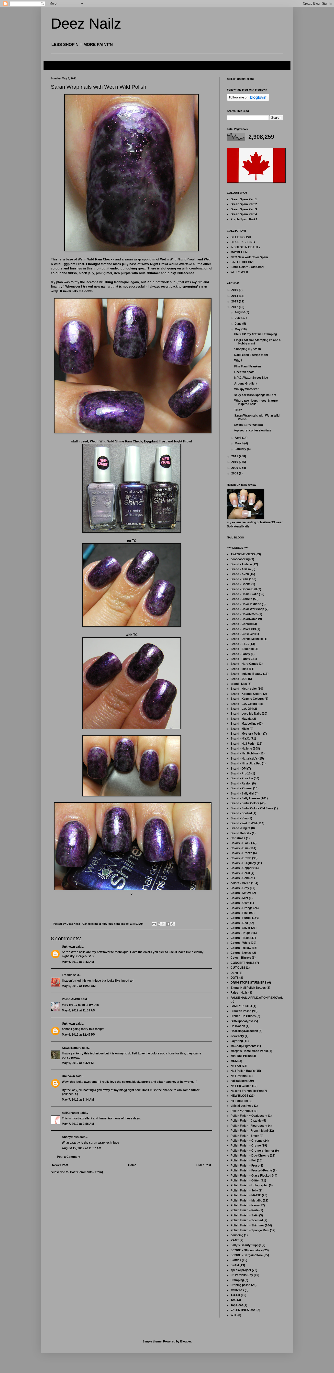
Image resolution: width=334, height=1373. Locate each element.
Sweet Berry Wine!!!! (248, 425)
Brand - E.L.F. (240, 644)
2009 (235, 468)
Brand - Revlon (241, 783)
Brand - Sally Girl (242, 793)
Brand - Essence (242, 649)
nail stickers (239, 1081)
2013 (235, 301)
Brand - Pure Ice (242, 778)
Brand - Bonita (241, 584)
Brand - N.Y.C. (240, 738)
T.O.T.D (235, 1295)
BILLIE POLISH (241, 237)
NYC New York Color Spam (249, 257)
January (241, 449)
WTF (234, 1315)
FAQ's (51, 65)
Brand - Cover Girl (243, 629)
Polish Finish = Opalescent (249, 1115)
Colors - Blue (240, 848)
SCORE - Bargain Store (247, 1255)
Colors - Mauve (241, 893)
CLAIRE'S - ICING (243, 242)
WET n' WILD (239, 272)
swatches (237, 1290)
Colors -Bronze (241, 953)
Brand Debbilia (241, 833)
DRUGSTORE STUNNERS (249, 982)
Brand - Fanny (240, 654)
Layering (237, 1041)
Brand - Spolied (241, 813)
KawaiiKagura (71, 1048)
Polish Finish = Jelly (244, 1190)
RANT (235, 1240)
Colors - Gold (240, 878)
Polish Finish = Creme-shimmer (252, 1150)
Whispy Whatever (246, 389)
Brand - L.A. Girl (242, 708)
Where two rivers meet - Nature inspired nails (256, 402)
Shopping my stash (247, 349)
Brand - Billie (239, 579)
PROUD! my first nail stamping (255, 334)
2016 (235, 290)
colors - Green (240, 883)
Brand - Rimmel (241, 788)
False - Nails (239, 992)
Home (132, 1165)
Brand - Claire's (241, 599)
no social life (239, 1101)
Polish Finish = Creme (246, 1145)
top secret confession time (252, 430)
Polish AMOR (71, 999)
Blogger (185, 1341)
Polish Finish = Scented (247, 1220)
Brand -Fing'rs (240, 828)
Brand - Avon (240, 574)
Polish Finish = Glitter (245, 1180)
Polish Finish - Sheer (245, 1135)
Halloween (238, 1026)
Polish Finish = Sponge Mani (250, 1230)
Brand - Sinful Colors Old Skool (252, 808)
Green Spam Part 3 (244, 209)
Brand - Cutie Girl (243, 634)
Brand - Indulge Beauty (246, 674)
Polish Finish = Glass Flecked (251, 1175)
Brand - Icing (239, 669)
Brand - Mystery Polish (246, 733)
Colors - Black (240, 843)
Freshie (67, 975)
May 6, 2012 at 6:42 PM (78, 1063)
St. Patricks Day (242, 1275)
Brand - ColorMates (244, 614)
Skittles (236, 1260)
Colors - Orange (242, 908)
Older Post (203, 1165)
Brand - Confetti (242, 624)
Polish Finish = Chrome (247, 1140)
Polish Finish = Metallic (246, 1200)
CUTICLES (238, 967)
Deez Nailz (86, 23)
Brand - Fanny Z (242, 659)
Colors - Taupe (241, 933)
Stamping (237, 1280)
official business (242, 1105)
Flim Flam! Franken (247, 366)
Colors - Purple (241, 918)
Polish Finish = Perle (245, 1210)
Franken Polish (241, 1011)
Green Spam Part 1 (244, 199)
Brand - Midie (240, 728)
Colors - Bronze (241, 853)
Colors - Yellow (241, 948)
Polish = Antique (242, 1111)
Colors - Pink (239, 913)
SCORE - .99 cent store (247, 1250)
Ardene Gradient (245, 383)
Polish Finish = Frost (245, 1165)
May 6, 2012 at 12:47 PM (78, 1034)
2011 (235, 456)
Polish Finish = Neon (245, 1205)
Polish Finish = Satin (244, 1215)
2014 (235, 296)
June (238, 323)
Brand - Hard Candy (244, 663)
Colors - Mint (239, 898)
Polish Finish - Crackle (246, 1120)
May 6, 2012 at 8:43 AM (78, 962)
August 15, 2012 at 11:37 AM (81, 1148)
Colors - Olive (240, 903)
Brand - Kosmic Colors (246, 694)
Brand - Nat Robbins (245, 753)
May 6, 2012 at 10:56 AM (79, 986)
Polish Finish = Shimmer (247, 1225)
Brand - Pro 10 (241, 773)
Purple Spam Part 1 (244, 219)
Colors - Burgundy (243, 863)
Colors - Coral (240, 873)
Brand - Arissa (241, 569)
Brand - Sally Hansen (245, 798)
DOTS (235, 977)
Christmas (238, 838)
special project (241, 1270)
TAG (233, 1300)
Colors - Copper (242, 868)
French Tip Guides (243, 1016)
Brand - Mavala (241, 718)
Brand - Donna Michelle (247, 639)
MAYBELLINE (240, 252)
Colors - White (240, 942)
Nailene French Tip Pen (247, 1091)
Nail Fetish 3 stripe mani (251, 355)
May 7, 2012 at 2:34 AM (78, 1099)
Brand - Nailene (241, 748)
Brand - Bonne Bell (244, 589)
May (238, 329)
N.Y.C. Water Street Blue (251, 377)
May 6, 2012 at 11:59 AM (78, 1010)
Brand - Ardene (241, 564)
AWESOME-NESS (243, 554)
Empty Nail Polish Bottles (248, 987)
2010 (235, 462)
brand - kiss (239, 684)
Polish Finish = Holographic (249, 1185)
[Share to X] (163, 924)
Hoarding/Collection (244, 1031)
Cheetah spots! (245, 372)
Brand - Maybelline (243, 723)
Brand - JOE (239, 679)
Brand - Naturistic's (244, 758)
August (240, 312)
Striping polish (240, 1285)
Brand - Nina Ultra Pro (246, 763)
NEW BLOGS (239, 1095)
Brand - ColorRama (244, 619)
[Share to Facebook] (168, 924)
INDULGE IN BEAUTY (245, 247)
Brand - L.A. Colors (244, 704)
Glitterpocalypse (242, 1021)
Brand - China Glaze (244, 594)
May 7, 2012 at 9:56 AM (78, 1124)
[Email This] (154, 924)
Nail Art (236, 1066)
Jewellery (237, 1036)
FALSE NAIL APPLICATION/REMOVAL (257, 997)
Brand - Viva (239, 818)
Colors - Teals (240, 938)
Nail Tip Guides (241, 1086)
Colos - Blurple (241, 957)
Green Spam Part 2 (244, 204)
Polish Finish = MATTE (246, 1195)
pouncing (237, 1235)
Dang (234, 973)
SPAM (235, 1265)
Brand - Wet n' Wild (244, 823)
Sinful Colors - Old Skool (247, 267)
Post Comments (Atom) (86, 1172)
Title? (238, 410)
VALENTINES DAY (243, 1310)
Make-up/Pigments (243, 1046)
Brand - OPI (238, 768)
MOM (234, 1061)
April (238, 438)
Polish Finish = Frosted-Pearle (251, 1170)
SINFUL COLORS (242, 262)
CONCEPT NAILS (243, 963)
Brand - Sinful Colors (245, 803)
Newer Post (60, 1165)
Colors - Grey (240, 888)
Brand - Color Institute (246, 604)
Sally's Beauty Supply (246, 1245)
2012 (235, 307)
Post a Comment (68, 1156)
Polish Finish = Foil (243, 1160)
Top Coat (237, 1305)
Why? (238, 360)
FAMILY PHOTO (241, 1006)
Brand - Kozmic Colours (247, 698)
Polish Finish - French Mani (249, 1130)
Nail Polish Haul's (243, 1071)
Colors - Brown (241, 858)
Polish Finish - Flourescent (249, 1125)
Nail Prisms (239, 1076)
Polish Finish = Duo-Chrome (250, 1155)
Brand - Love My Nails (246, 713)
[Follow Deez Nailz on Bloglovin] (248, 100)
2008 (235, 473)
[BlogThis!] (158, 924)
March (239, 443)
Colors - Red (239, 923)
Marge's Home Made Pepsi (249, 1051)
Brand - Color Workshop (247, 609)
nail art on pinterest (240, 79)
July (238, 318)
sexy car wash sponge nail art (255, 395)
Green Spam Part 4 (244, 214)
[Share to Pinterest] (172, 924)
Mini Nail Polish (241, 1056)
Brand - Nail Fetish (243, 743)
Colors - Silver (240, 928)
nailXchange (70, 1113)
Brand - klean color (244, 688)
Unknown (68, 946)
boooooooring (240, 559)
